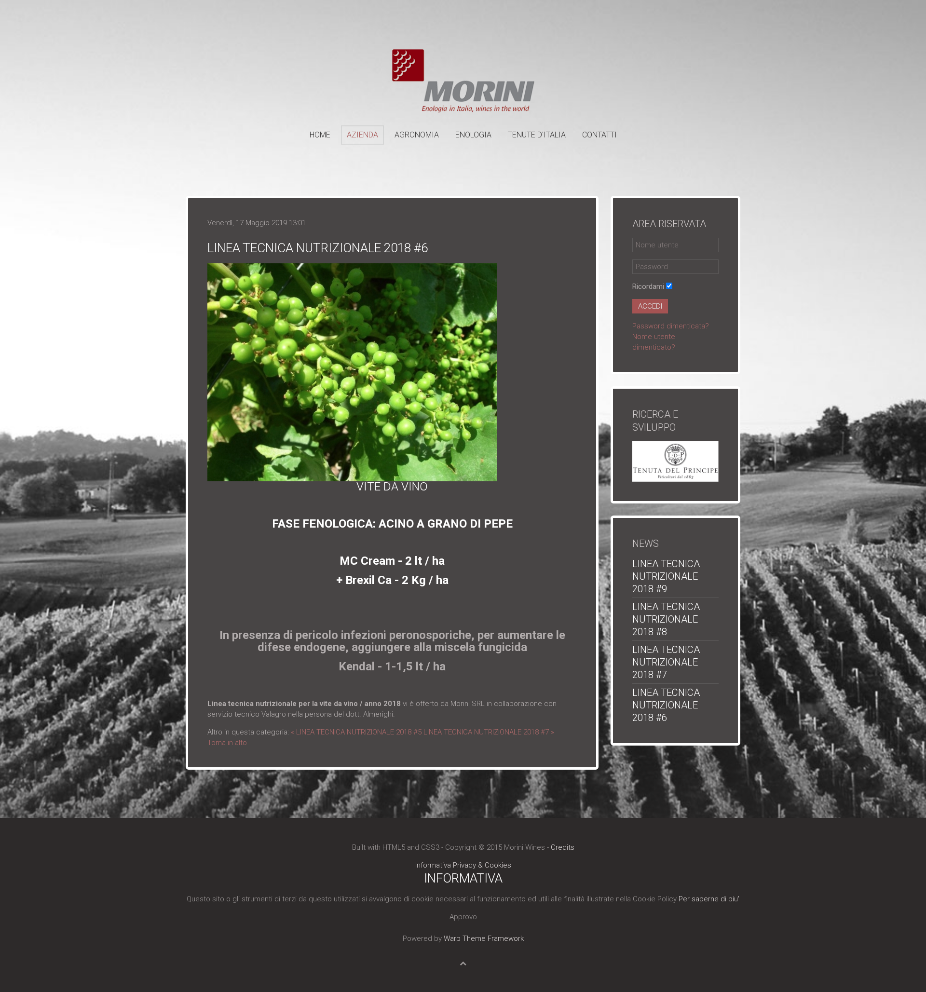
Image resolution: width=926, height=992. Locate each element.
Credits (562, 847)
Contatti (599, 134)
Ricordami (648, 286)
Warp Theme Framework (484, 938)
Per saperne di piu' (709, 899)
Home (320, 134)
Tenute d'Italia (537, 134)
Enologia (473, 134)
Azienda (362, 134)
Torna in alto (227, 742)
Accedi (650, 306)
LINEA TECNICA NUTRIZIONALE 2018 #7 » (488, 732)
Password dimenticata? (670, 326)
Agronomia (417, 134)
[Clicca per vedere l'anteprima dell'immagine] (352, 371)
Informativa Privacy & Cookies (463, 865)
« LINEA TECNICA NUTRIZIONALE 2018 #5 (356, 732)
